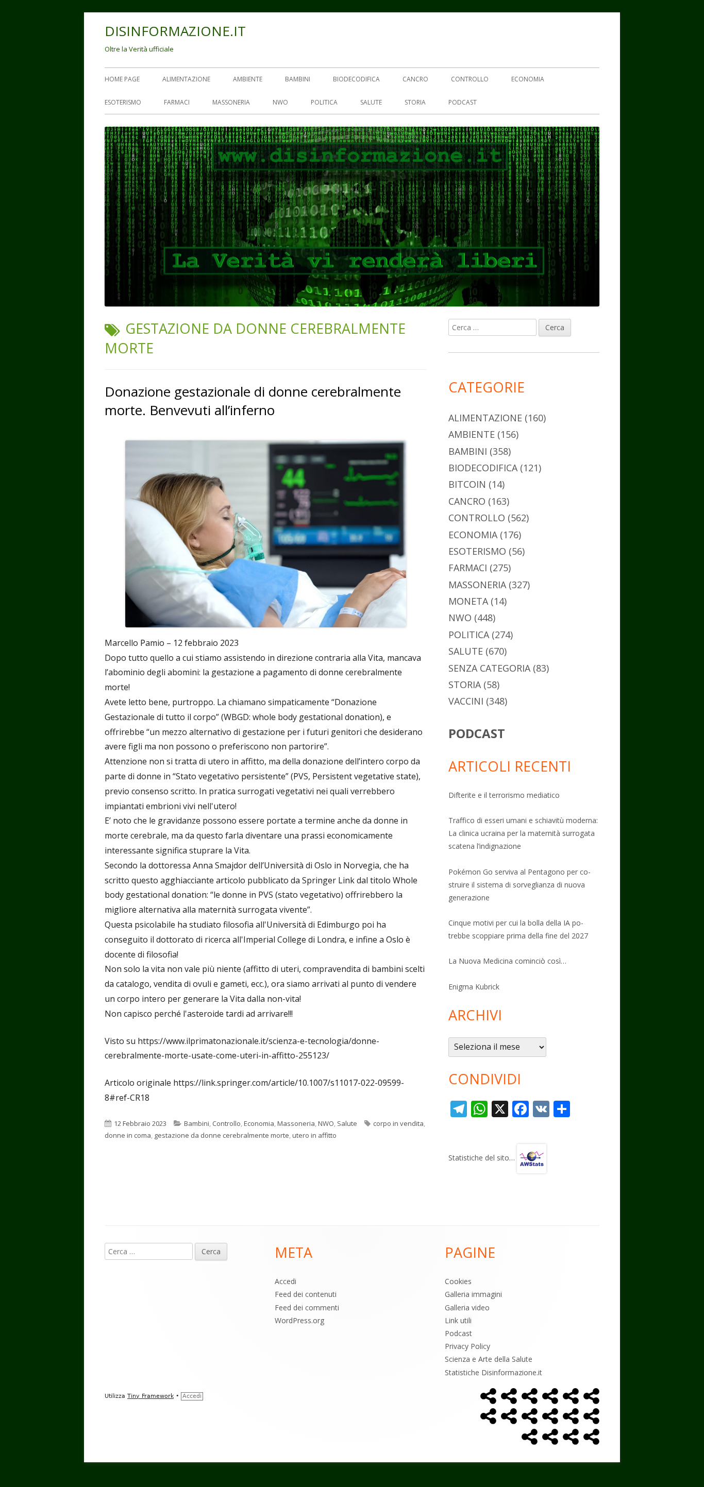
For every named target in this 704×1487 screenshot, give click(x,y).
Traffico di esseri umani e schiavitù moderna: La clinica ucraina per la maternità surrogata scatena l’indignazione (523, 833)
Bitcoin (467, 484)
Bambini (297, 79)
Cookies (458, 1281)
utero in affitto (314, 1135)
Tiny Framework (150, 1396)
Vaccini (465, 701)
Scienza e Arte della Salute (488, 1359)
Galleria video (467, 1307)
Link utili (458, 1320)
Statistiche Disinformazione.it (493, 1372)
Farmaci (177, 102)
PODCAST (476, 733)
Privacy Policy (467, 1346)
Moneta (468, 601)
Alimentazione (186, 79)
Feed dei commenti (307, 1307)
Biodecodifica (356, 79)
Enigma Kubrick (473, 987)
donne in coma (128, 1135)
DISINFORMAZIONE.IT (175, 31)
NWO (280, 102)
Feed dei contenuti (306, 1294)
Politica (324, 102)
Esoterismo (123, 102)
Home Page (122, 79)
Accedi (285, 1281)
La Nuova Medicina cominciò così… (507, 961)
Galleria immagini (473, 1294)
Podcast (462, 102)
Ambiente (247, 79)
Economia (527, 79)
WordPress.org (299, 1320)
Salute (371, 102)
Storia (415, 102)
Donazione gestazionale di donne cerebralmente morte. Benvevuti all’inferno (253, 400)
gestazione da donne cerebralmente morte (221, 1135)
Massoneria (231, 102)
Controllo (470, 79)
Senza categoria (489, 668)
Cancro (415, 79)
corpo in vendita (398, 1123)
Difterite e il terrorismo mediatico (504, 795)
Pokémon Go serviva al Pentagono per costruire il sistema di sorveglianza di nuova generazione (519, 884)
